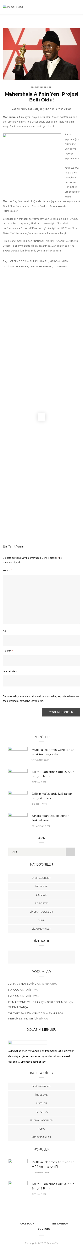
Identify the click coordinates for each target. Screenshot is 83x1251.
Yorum (7, 570)
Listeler (41, 894)
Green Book (18, 261)
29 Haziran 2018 (41, 826)
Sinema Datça (18, 1007)
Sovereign (60, 266)
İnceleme (41, 886)
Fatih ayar (32, 989)
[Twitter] (37, 957)
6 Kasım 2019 (38, 782)
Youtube (44, 1229)
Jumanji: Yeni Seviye (22, 983)
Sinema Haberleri (41, 88)
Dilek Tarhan (29, 109)
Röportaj (41, 903)
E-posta (8, 651)
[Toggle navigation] (77, 7)
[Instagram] (52, 957)
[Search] (72, 7)
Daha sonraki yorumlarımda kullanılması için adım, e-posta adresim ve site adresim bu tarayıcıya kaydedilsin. (41, 698)
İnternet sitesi (10, 671)
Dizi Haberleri (41, 877)
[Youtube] (45, 957)
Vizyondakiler (41, 928)
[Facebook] (30, 957)
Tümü (41, 920)
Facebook (27, 1224)
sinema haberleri (40, 266)
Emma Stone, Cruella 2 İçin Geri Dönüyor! (38, 1002)
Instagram (60, 1224)
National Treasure (15, 266)
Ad (5, 631)
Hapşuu (13, 989)
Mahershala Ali (37, 261)
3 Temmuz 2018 (40, 760)
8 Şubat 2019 (39, 804)
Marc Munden (58, 261)
